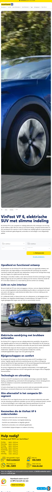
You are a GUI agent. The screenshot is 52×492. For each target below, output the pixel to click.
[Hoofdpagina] (1, 209)
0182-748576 (36, 460)
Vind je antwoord (13, 460)
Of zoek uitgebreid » (39, 257)
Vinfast (11, 209)
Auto (6, 209)
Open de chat (37, 466)
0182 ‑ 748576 (11, 466)
